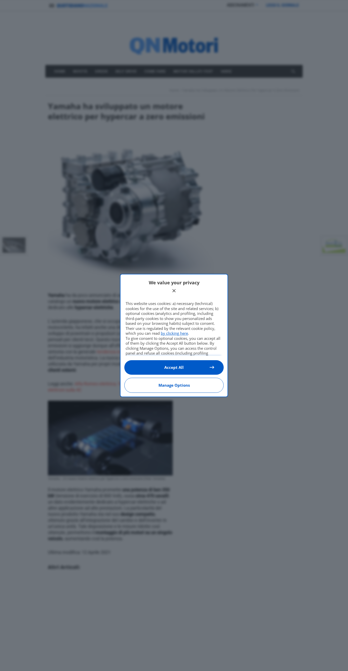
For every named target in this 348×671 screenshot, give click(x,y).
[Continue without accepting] (174, 291)
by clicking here (174, 333)
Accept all (174, 367)
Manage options (174, 385)
